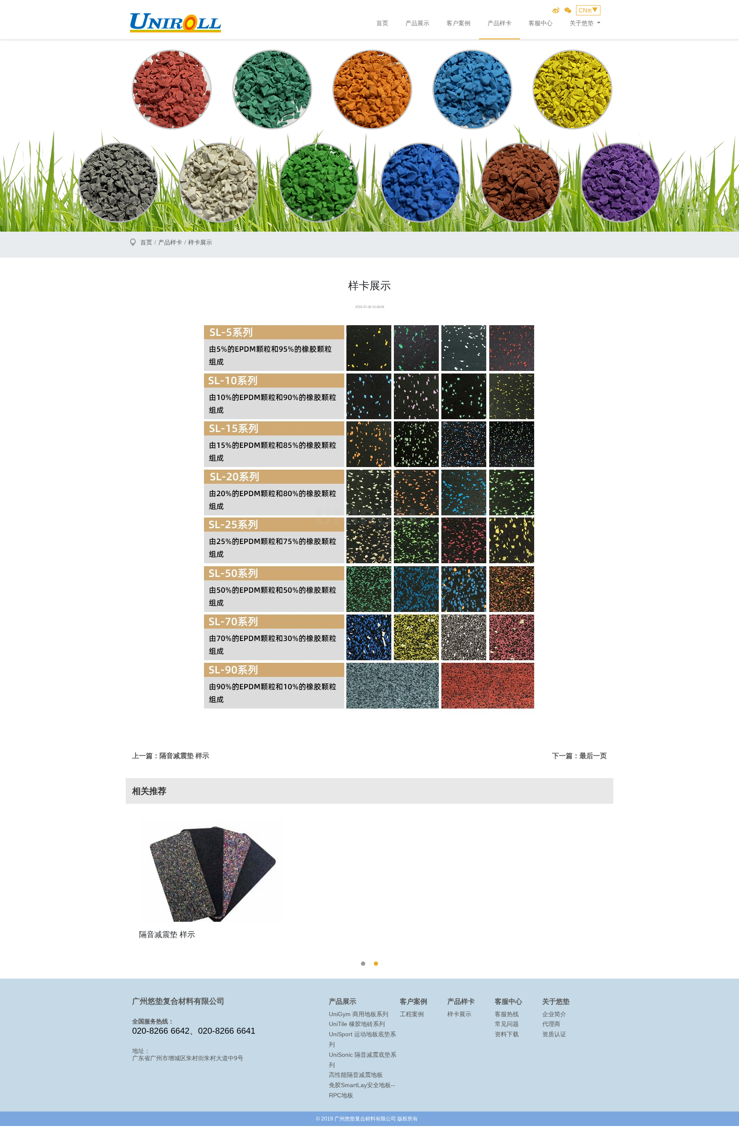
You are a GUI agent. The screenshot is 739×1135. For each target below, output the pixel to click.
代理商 (551, 1023)
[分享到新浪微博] (556, 10)
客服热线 (507, 1014)
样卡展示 (200, 242)
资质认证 (554, 1034)
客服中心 (541, 23)
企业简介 (554, 1014)
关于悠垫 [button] (582, 23)
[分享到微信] (568, 10)
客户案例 (458, 23)
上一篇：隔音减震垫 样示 (170, 755)
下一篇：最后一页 (579, 755)
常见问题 (507, 1023)
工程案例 (412, 1014)
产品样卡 (499, 23)
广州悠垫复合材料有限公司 (175, 20)
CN (585, 10)
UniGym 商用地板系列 (358, 1014)
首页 (382, 23)
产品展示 (417, 23)
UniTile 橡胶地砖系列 (357, 1023)
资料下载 (507, 1034)
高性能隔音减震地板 (356, 1074)
